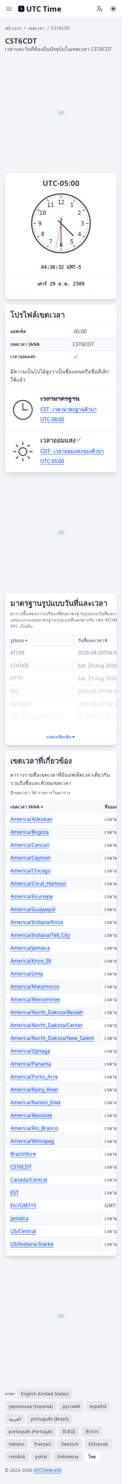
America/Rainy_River (34, 1089)
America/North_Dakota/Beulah (46, 1012)
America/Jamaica (30, 947)
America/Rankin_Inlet (35, 1102)
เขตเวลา (36, 28)
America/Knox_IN (30, 960)
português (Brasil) (50, 1419)
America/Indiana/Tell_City (40, 935)
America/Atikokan (31, 819)
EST (14, 1192)
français (42, 1444)
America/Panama (30, 1063)
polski (41, 1457)
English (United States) (45, 1394)
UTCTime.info (47, 1470)
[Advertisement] (61, 113)
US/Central (23, 1231)
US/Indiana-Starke (31, 1244)
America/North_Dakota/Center (46, 1025)
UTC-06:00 (52, 419)
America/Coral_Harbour (38, 883)
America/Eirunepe (31, 896)
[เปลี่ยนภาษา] (99, 9)
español (98, 1406)
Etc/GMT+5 (23, 1205)
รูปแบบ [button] (17, 640)
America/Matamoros (34, 986)
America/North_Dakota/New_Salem (52, 1038)
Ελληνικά (98, 1444)
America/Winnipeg (32, 1141)
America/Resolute (31, 1115)
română (17, 1457)
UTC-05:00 (52, 461)
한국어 (92, 1431)
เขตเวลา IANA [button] (25, 807)
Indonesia (67, 1457)
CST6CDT (21, 1166)
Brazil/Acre (23, 1153)
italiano (16, 1444)
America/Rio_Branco (34, 1128)
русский (71, 1406)
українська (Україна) (31, 1406)
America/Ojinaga (30, 1050)
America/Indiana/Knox (36, 922)
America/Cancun (29, 844)
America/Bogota (29, 832)
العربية (15, 1419)
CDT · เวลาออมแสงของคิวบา (72, 451)
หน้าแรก (13, 28)
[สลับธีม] (113, 9)
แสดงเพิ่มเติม (58, 737)
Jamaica (19, 1218)
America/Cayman (30, 857)
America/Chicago (30, 870)
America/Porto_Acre (34, 1076)
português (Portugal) (30, 1431)
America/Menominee (35, 999)
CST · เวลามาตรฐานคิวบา (68, 409)
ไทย (92, 1457)
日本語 (68, 1431)
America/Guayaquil (32, 909)
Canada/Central (28, 1179)
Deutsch (70, 1444)
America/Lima (26, 973)
